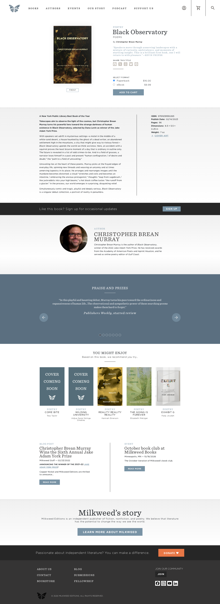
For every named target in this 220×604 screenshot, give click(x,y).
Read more (51, 482)
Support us (144, 8)
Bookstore (46, 581)
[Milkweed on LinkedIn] (175, 583)
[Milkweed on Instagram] (163, 583)
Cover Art (162, 136)
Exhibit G (167, 412)
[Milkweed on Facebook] (157, 583)
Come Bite (52, 412)
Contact (44, 575)
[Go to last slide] (43, 317)
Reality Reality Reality (110, 413)
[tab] (100, 335)
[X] (120, 64)
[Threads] (125, 64)
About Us (44, 569)
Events (74, 8)
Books (33, 8)
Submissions (84, 575)
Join (161, 574)
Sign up (171, 209)
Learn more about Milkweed (110, 532)
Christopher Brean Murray (129, 42)
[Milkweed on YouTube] (169, 583)
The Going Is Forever (139, 413)
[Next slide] (176, 317)
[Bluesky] (131, 64)
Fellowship (84, 581)
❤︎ (171, 553)
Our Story (96, 8)
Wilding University (81, 413)
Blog (78, 569)
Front (72, 90)
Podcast (119, 8)
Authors (53, 8)
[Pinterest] (136, 64)
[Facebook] (115, 64)
